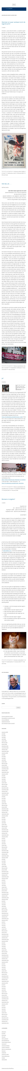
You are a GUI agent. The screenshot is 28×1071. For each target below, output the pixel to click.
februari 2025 (4, 763)
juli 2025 (3, 754)
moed (14, 173)
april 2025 (4, 760)
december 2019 (5, 871)
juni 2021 (4, 840)
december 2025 (5, 746)
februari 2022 (4, 826)
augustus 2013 (5, 1004)
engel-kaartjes (10, 661)
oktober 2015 (4, 958)
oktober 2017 (4, 916)
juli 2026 (3, 733)
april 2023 (4, 801)
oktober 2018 (4, 895)
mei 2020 (4, 862)
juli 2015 (3, 963)
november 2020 (5, 852)
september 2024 (5, 772)
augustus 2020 (5, 857)
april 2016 (4, 948)
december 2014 (5, 976)
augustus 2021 (5, 836)
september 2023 (5, 793)
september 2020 (5, 855)
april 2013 (4, 1010)
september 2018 (5, 897)
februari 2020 (4, 868)
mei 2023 (4, 800)
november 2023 (5, 789)
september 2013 (5, 1002)
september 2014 (5, 981)
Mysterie (16, 660)
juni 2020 (4, 861)
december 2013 (5, 997)
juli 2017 (3, 922)
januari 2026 (4, 744)
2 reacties (4, 381)
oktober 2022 (4, 812)
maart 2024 (4, 782)
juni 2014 (4, 986)
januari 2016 (4, 953)
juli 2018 (3, 901)
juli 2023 (3, 796)
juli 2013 (3, 1005)
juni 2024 (4, 777)
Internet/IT (4, 1044)
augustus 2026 (5, 732)
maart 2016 (4, 949)
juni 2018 (4, 902)
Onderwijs (4, 1052)
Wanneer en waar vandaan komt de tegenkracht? (13, 23)
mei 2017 (4, 925)
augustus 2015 (5, 962)
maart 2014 (4, 991)
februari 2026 (4, 742)
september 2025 (5, 751)
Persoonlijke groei (5, 1056)
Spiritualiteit (20, 660)
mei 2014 (4, 988)
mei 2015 (4, 967)
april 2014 (4, 990)
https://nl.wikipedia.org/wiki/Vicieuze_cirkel (12, 417)
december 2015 (5, 955)
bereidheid (18, 488)
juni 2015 (4, 965)
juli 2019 (3, 880)
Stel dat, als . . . (6, 184)
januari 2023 (4, 807)
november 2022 (5, 810)
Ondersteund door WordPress (8, 1068)
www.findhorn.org (7, 550)
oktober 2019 (4, 875)
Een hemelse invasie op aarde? (8, 723)
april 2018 (4, 906)
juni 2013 (4, 1007)
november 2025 (5, 747)
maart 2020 (4, 866)
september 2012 (5, 1023)
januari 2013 (4, 1016)
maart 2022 (4, 824)
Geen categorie (5, 1038)
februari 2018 (4, 909)
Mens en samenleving (18, 366)
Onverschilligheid (5, 720)
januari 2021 (4, 848)
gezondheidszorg (5, 1040)
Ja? (3, 378)
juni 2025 (4, 756)
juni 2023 (4, 798)
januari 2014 (4, 995)
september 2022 (5, 814)
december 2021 (5, 829)
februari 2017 (4, 930)
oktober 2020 (4, 854)
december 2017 (5, 913)
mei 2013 (4, 1009)
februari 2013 (4, 1014)
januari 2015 (4, 974)
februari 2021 (4, 847)
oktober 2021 (4, 833)
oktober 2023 (4, 791)
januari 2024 (4, 786)
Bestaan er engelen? (8, 499)
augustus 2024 (5, 774)
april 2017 (4, 927)
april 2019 (4, 885)
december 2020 (5, 850)
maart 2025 (4, 761)
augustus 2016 (5, 941)
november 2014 (5, 977)
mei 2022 (4, 821)
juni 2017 (4, 923)
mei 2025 (4, 758)
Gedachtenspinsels (6, 721)
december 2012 (5, 1017)
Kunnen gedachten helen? (7, 716)
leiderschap (10, 173)
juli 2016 (3, 943)
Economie (4, 1035)
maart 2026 (4, 740)
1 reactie (3, 27)
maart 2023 (4, 803)
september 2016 (5, 939)
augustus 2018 (5, 899)
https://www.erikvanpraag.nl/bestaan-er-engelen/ (14, 479)
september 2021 (5, 835)
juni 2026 (4, 735)
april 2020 (4, 864)
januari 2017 (4, 932)
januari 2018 (4, 911)
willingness (23, 488)
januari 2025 (4, 765)
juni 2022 (4, 819)
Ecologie (3, 1033)
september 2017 (5, 918)
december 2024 (5, 767)
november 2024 (5, 768)
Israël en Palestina (5, 1047)
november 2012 (5, 1019)
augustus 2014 (5, 983)
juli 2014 (3, 984)
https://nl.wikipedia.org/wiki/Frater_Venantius (13, 483)
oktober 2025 (4, 749)
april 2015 (4, 969)
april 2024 (4, 781)
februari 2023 (4, 805)
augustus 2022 (5, 815)
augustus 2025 (5, 753)
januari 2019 (4, 890)
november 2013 (5, 998)
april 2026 (4, 739)
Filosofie (3, 1037)
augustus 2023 (5, 794)
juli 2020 (3, 859)
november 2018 (5, 894)
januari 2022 (4, 828)
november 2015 (5, 956)
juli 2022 (3, 817)
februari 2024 (4, 784)
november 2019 (5, 873)
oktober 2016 (4, 937)
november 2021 (5, 831)
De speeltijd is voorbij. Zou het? (8, 718)
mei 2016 (4, 946)
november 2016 (5, 936)
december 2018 (5, 892)
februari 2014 (4, 993)
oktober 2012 (4, 1021)
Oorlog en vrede (17, 171)
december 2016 (5, 934)
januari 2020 (4, 869)
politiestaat (19, 367)
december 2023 (5, 787)
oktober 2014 (4, 979)
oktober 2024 (4, 770)
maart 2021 (4, 845)
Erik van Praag (5, 174)
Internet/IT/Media (5, 1045)
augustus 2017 (5, 920)
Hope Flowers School (6, 1042)
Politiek (22, 171)
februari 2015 (4, 972)
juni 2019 (4, 882)
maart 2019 (4, 887)
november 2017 (5, 915)
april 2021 (4, 843)
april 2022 (4, 822)
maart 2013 (4, 1012)
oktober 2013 (4, 1000)
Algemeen (4, 1031)
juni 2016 (4, 944)
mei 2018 (4, 904)
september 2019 (5, 876)
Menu (14, 4)
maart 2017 (4, 929)
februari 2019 (4, 889)
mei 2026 (4, 737)
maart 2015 (4, 970)
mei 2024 (4, 779)
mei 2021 (4, 841)
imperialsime (13, 367)
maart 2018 (4, 908)
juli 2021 (3, 838)
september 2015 (5, 960)
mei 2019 (4, 883)
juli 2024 (3, 775)
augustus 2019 (5, 878)
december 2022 (5, 808)
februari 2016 (4, 951)
